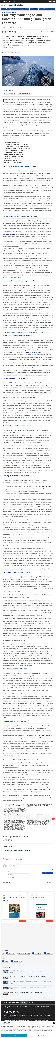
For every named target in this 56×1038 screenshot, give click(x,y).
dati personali (34, 104)
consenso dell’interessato (35, 603)
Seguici (23, 1002)
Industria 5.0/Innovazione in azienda (36, 8)
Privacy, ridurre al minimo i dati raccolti (14, 150)
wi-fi (26, 268)
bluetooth (41, 173)
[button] (4, 5)
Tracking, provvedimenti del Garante (13, 156)
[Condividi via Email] (10, 32)
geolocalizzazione (8, 551)
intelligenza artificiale (26, 263)
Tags (13, 1006)
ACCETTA (13, 1035)
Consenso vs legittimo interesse (12, 160)
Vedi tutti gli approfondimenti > (46, 997)
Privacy (19, 27)
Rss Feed (17, 1006)
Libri (47, 8)
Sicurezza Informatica (6, 8)
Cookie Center (7, 1007)
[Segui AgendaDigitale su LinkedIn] (29, 1002)
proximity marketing (19, 171)
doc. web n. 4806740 (14, 496)
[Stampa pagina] (15, 32)
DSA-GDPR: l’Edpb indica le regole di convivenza (17, 850)
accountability (20, 563)
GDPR (20, 275)
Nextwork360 (7, 1014)
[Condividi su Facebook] (3, 32)
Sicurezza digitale (11, 27)
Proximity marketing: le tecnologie (12, 152)
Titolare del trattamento (39, 285)
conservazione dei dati (46, 325)
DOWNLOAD (22, 921)
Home (3, 27)
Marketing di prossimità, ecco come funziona (15, 144)
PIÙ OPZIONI (41, 1035)
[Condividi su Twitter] (8, 32)
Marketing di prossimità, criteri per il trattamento (16, 148)
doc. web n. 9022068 (45, 486)
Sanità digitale (15, 8)
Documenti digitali (23, 8)
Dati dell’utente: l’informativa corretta (13, 154)
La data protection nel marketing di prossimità (16, 146)
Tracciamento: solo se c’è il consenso (13, 158)
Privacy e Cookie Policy (25, 1006)
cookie (36, 370)
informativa (20, 437)
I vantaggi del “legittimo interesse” (12, 162)
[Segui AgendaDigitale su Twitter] (32, 1002)
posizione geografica (19, 417)
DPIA (35, 234)
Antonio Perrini (6, 51)
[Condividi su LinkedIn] (5, 32)
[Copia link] (13, 32)
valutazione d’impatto (32, 297)
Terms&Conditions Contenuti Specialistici (40, 1006)
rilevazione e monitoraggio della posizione (28, 205)
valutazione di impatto (9, 111)
